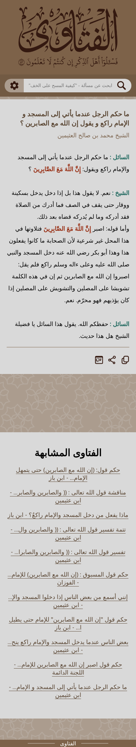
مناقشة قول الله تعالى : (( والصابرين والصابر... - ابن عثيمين (68, 496)
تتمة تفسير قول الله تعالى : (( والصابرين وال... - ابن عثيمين (68, 533)
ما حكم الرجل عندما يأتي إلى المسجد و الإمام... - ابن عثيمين (68, 691)
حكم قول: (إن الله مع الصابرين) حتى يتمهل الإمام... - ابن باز (68, 474)
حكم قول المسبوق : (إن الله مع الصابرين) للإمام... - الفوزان (68, 578)
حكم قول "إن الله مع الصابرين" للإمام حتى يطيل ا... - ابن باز (68, 623)
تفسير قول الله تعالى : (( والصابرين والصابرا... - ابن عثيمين (68, 556)
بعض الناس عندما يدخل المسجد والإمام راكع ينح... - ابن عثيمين (68, 646)
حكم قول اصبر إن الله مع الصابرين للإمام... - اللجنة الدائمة (68, 668)
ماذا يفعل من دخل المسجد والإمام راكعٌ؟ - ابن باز (68, 515)
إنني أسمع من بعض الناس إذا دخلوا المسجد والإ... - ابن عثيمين (68, 601)
